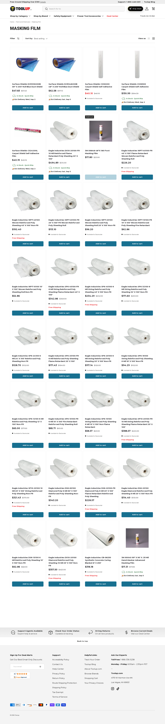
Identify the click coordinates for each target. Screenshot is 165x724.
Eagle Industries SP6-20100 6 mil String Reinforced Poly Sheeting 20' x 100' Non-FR (99, 358)
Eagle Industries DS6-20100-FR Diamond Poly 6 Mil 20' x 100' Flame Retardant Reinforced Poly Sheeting (100, 492)
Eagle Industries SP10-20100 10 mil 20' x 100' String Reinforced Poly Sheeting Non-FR (27, 491)
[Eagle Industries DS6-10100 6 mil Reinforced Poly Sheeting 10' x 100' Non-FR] (28, 538)
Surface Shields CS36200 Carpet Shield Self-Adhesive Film (98, 87)
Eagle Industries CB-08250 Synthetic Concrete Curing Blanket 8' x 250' (98, 560)
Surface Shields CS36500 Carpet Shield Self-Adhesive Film (135, 87)
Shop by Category (19, 16)
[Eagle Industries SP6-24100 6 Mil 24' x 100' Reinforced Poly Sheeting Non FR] (28, 336)
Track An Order (147, 16)
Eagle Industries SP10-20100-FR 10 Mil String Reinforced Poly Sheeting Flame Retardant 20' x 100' (137, 423)
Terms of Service (59, 697)
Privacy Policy (58, 673)
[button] (153, 8)
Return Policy (58, 678)
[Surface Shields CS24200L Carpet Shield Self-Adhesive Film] (28, 131)
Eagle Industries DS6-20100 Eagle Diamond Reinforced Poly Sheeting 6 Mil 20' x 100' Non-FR (137, 491)
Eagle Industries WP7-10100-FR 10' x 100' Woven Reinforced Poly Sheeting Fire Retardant (137, 222)
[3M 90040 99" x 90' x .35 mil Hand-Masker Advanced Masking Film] (137, 538)
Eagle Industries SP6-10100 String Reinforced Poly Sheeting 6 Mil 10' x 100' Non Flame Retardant (100, 423)
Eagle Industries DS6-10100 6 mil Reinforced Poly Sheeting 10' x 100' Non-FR (27, 560)
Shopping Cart (91, 678)
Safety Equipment (62, 16)
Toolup (17, 715)
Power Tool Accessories (89, 16)
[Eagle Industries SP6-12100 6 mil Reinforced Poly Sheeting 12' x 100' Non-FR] (28, 399)
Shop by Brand (41, 16)
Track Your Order (92, 659)
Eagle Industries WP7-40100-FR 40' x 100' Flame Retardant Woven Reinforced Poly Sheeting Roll (137, 154)
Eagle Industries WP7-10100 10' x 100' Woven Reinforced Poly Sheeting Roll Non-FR (27, 289)
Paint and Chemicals (23, 22)
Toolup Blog (149, 2)
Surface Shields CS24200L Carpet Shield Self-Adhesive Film (25, 153)
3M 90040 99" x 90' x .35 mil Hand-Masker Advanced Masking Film (135, 560)
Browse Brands (91, 673)
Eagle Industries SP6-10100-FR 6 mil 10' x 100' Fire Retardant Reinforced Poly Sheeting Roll (63, 421)
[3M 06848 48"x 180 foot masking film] (101, 131)
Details (43, 2)
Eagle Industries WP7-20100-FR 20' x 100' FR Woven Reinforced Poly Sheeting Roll (64, 222)
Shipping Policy (59, 687)
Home (12, 22)
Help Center (58, 669)
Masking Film (36, 22)
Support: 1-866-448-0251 (129, 2)
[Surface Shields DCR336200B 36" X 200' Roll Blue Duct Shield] (28, 64)
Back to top (82, 641)
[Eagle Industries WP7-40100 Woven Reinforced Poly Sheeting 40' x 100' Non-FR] (28, 200)
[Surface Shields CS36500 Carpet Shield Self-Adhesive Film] (137, 64)
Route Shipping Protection (64, 683)
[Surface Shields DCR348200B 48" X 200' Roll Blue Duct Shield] (64, 64)
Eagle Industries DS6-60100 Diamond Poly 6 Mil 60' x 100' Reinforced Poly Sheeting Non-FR (64, 492)
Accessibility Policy (60, 659)
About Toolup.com (93, 669)
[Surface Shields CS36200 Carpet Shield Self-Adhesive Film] (101, 64)
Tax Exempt (57, 692)
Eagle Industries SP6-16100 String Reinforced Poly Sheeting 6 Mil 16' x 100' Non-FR (137, 358)
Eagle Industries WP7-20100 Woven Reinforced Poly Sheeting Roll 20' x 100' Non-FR (100, 222)
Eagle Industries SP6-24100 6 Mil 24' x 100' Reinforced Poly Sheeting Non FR (26, 358)
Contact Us (57, 664)
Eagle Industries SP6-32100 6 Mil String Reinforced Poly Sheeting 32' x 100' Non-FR (136, 289)
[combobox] (83, 8)
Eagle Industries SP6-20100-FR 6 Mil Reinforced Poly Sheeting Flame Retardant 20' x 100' (64, 358)
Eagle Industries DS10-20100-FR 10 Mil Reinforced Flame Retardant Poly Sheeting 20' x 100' (64, 154)
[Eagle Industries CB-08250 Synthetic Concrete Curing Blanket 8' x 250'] (101, 538)
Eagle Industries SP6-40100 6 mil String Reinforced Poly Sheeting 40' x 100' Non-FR (99, 289)
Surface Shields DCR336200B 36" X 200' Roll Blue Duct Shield (27, 85)
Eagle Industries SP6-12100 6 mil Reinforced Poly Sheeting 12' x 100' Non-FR (27, 421)
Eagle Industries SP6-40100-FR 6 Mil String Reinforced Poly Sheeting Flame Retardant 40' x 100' (64, 290)
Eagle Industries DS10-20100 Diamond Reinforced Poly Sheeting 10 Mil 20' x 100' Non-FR (63, 561)
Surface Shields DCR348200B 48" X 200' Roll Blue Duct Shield (64, 85)
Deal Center (112, 16)
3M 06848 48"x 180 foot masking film (97, 152)
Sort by (28, 38)
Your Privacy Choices (94, 683)
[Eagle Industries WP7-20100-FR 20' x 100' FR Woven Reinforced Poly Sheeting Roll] (64, 200)
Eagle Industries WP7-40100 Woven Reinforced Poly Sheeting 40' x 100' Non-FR (26, 222)
